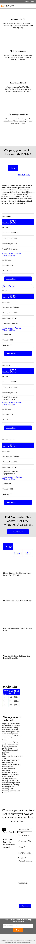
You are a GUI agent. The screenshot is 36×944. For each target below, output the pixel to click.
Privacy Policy (10, 942)
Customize (18, 531)
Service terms (17, 942)
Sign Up (27, 1)
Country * (22, 858)
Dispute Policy (27, 942)
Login (32, 1)
